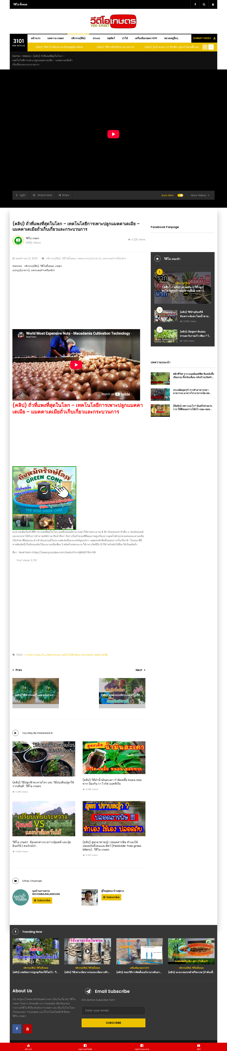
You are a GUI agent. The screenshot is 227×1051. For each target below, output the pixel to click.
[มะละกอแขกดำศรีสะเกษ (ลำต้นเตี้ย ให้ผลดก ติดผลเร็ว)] (139, 951)
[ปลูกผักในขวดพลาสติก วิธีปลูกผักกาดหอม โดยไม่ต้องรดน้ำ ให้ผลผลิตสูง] (191, 950)
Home (16, 56)
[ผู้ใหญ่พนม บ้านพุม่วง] (90, 897)
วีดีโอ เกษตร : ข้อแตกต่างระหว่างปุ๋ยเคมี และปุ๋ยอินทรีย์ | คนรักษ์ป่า (41, 844)
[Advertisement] (78, 304)
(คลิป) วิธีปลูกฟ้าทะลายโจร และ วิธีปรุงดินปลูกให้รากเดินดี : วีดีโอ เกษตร (43, 784)
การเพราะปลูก (32, 654)
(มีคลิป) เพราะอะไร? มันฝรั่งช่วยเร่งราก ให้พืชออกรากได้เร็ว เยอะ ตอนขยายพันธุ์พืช (192, 409)
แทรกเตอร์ (86, 654)
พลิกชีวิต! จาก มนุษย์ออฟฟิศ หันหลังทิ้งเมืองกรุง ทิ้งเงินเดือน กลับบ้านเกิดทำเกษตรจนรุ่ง (193, 377)
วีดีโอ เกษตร (32, 238)
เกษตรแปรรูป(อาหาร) (89, 258)
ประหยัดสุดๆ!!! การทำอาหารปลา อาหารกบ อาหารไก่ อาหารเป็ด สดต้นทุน (191, 393)
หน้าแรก (35, 38)
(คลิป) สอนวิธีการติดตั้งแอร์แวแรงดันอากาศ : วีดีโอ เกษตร (96, 972)
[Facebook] (16, 1028)
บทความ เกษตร (55, 38)
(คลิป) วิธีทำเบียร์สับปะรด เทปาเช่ (59, 47)
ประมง (96, 38)
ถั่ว (42, 654)
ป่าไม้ (125, 38)
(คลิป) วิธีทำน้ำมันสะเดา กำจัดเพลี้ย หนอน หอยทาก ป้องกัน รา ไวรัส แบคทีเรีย (112, 782)
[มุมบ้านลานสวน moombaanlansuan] (20, 897)
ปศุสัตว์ (111, 38)
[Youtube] (27, 1028)
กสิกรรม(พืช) (78, 38)
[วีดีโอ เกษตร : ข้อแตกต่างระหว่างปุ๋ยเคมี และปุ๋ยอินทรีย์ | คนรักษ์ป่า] (43, 818)
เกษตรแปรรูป (52, 654)
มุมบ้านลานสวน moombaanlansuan (46, 892)
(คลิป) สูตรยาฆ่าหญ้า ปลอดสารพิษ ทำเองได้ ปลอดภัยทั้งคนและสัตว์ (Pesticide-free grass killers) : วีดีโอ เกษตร (112, 846)
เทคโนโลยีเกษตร (70, 654)
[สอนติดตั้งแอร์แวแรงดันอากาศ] (87, 951)
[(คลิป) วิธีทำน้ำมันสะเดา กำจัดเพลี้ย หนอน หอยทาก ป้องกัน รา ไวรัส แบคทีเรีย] (114, 757)
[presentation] (205, 47)
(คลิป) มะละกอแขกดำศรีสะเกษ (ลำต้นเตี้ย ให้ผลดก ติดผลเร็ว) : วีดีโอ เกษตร (157, 972)
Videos (26, 56)
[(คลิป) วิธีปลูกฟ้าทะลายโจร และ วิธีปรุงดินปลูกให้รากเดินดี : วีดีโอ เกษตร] (43, 758)
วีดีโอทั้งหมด (69, 258)
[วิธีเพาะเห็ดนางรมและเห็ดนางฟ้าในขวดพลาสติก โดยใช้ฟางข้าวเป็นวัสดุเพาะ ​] (35, 951)
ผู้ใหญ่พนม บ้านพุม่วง (112, 891)
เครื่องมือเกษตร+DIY (146, 38)
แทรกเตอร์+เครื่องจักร (114, 258)
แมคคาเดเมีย (101, 654)
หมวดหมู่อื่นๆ (171, 38)
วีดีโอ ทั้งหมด (20, 4)
